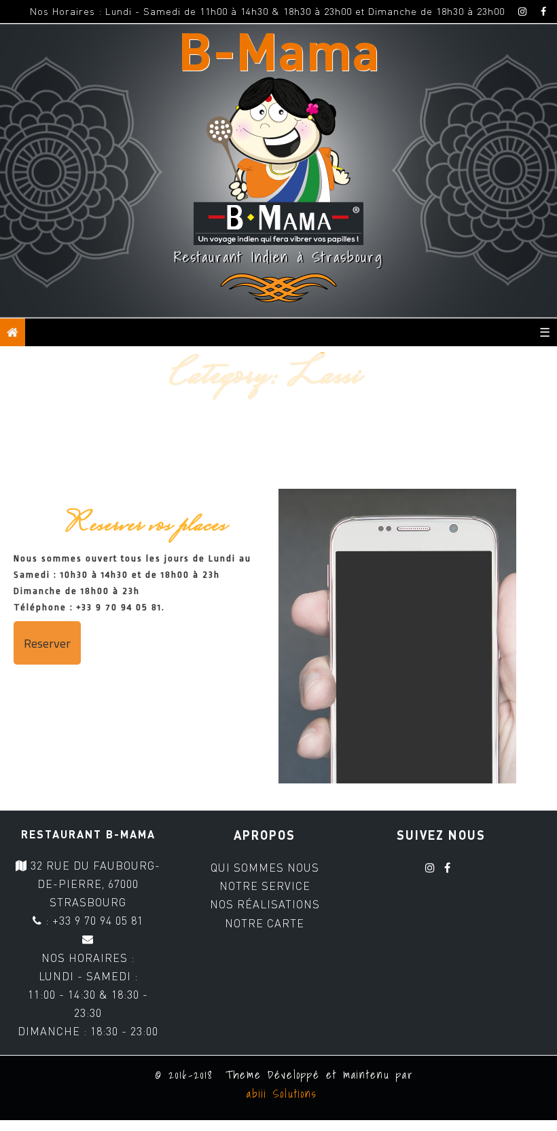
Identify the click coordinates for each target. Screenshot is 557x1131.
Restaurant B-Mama (88, 834)
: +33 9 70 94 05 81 (92, 920)
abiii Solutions (278, 1093)
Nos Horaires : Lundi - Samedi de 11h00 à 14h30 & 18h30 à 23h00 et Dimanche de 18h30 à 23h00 (267, 11)
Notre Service (264, 886)
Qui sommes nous (265, 867)
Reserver (47, 642)
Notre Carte (264, 923)
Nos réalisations (265, 904)
